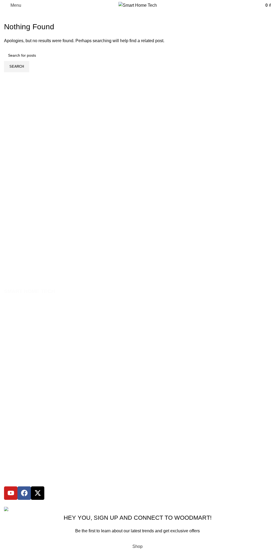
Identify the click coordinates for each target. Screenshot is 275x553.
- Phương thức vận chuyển (26, 399)
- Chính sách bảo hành (23, 371)
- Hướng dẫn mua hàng (24, 353)
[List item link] (137, 315)
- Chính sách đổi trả (21, 380)
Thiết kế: (70, 503)
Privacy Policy (171, 537)
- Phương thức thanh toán (26, 362)
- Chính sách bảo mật (22, 390)
